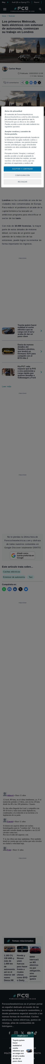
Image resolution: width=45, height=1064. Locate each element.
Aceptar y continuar (22, 169)
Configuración (22, 175)
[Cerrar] (32, 1032)
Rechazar (22, 182)
